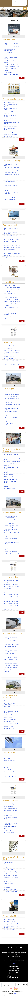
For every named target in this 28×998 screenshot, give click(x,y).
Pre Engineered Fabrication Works (10, 108)
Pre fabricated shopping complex (10, 182)
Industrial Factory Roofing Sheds (10, 317)
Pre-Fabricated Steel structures (12, 461)
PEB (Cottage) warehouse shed (12, 247)
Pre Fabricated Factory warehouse (9, 886)
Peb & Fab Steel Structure (10, 657)
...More (21, 77)
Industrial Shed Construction (11, 74)
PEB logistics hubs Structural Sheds (11, 548)
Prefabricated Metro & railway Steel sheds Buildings (11, 516)
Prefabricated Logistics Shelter (11, 132)
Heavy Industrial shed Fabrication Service (9, 49)
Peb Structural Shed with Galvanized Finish (10, 608)
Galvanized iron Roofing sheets (12, 350)
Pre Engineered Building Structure (10, 112)
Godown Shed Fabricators (10, 889)
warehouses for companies (11, 877)
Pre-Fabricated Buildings (13, 99)
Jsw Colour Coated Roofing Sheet (10, 818)
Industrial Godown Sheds (10, 479)
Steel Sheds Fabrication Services (10, 414)
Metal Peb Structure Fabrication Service (12, 408)
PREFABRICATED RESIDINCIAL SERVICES (11, 424)
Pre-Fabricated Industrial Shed (11, 519)
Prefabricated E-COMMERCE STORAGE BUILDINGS (11, 522)
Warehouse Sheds (8, 257)
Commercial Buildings (12, 160)
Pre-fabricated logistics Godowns (9, 863)
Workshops (7, 342)
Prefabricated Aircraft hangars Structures (11, 711)
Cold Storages (8, 388)
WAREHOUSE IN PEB (9, 869)
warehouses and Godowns (11, 875)
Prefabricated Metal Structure (11, 696)
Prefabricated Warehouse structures (10, 529)
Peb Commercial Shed (9, 488)
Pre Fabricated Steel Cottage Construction (11, 193)
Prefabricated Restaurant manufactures (10, 539)
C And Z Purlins (9, 752)
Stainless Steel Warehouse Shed (11, 229)
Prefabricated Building (12, 512)
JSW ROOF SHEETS (8, 806)
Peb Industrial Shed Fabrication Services (12, 405)
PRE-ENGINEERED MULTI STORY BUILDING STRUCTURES (11, 641)
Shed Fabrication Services (10, 411)
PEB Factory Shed (8, 883)
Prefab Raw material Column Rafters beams (11, 703)
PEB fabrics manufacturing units (12, 287)
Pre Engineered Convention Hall (12, 545)
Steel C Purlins (7, 769)
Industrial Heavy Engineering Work (11, 308)
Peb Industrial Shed (9, 72)
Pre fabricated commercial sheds (10, 164)
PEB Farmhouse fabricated (10, 477)
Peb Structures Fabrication (10, 134)
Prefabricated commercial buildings (10, 189)
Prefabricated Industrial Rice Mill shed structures (12, 591)
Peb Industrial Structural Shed (11, 663)
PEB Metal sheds (8, 52)
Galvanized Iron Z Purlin (10, 760)
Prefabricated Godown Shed (11, 594)
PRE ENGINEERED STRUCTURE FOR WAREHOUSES (11, 880)
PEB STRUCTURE (8, 706)
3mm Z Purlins (7, 762)
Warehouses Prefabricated (11, 584)
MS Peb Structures (8, 474)
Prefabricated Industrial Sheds (11, 644)
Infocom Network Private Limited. (20, 994)
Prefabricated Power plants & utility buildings (11, 290)
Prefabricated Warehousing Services (11, 866)
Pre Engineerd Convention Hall (11, 924)
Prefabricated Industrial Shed (11, 66)
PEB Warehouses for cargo (10, 891)
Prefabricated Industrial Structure (10, 119)
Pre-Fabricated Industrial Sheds (12, 921)
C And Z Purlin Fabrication (10, 776)
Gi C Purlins (7, 758)
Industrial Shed (9, 39)
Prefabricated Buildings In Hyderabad (10, 105)
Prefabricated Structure (12, 633)
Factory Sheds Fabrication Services (10, 294)
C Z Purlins (6, 756)
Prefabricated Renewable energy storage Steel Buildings (11, 552)
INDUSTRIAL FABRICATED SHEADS (10, 69)
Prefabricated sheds (11, 916)
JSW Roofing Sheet (10, 800)
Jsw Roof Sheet (7, 830)
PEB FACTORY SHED (9, 311)
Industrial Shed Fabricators (10, 126)
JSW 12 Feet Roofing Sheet (10, 808)
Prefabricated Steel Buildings (11, 665)
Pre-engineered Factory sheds (11, 299)
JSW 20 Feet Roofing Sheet (10, 804)
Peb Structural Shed (9, 714)
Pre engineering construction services (11, 420)
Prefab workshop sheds (10, 346)
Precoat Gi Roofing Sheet (10, 358)
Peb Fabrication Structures (10, 599)
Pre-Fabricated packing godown (12, 245)
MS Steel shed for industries (11, 701)
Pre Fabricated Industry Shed (11, 47)
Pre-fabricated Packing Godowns (9, 250)
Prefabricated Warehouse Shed (12, 253)
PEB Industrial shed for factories (9, 61)
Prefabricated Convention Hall (11, 586)
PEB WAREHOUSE (8, 255)
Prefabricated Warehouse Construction (10, 232)
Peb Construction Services (10, 396)
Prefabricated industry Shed (11, 102)
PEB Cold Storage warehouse (11, 394)
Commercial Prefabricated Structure (10, 670)
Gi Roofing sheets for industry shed (11, 353)
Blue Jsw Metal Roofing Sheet (11, 810)
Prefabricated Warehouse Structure (10, 236)
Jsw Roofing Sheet (8, 815)
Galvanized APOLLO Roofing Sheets (11, 361)
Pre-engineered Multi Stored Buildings (11, 926)
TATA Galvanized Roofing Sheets (12, 364)
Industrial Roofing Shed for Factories (10, 57)
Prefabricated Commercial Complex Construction (10, 196)
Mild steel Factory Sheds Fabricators (10, 313)
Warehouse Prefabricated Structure (10, 660)
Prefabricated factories (10, 285)
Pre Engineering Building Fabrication (10, 116)
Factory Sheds (8, 282)
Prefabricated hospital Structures (9, 129)
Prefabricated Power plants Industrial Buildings (11, 526)
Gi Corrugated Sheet (9, 356)
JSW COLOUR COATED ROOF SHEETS (11, 827)
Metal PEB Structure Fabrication (12, 301)
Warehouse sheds (10, 225)
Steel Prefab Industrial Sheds (11, 55)
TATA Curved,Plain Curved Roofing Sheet (10, 824)
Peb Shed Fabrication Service (11, 398)
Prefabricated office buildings (11, 170)
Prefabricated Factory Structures (9, 654)
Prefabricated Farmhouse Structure (10, 178)
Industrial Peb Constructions (11, 297)
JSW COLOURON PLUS (9, 813)
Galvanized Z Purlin (9, 765)
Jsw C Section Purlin (9, 767)
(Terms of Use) (16, 993)
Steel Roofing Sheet (9, 832)
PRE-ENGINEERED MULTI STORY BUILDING (11, 123)
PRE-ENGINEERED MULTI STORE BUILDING (11, 485)
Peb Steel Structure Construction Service (9, 401)
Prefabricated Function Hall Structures (10, 464)
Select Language (22, 984)
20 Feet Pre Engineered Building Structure (12, 458)
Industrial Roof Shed (9, 728)
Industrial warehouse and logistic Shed (10, 535)
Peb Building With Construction (11, 167)
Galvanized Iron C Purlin (10, 771)
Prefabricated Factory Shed (11, 606)
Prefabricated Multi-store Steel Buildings (11, 542)
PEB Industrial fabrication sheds (12, 64)
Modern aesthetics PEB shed (11, 532)
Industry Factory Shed (9, 136)
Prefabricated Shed (10, 577)
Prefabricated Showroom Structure (10, 650)
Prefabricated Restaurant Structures (10, 637)
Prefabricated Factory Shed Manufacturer (11, 304)
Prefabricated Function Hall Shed (10, 185)
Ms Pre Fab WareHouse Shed (11, 239)
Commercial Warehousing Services (13, 858)
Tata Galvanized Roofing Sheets (12, 821)
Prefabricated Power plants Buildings (11, 581)
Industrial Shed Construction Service (11, 43)
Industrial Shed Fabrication (10, 392)
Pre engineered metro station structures (11, 468)
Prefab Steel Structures (10, 172)
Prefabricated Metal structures (11, 709)
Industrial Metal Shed (9, 721)
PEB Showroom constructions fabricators (11, 175)
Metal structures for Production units (12, 455)
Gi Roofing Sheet (8, 348)
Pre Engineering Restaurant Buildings (11, 471)
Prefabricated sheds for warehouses (10, 930)
